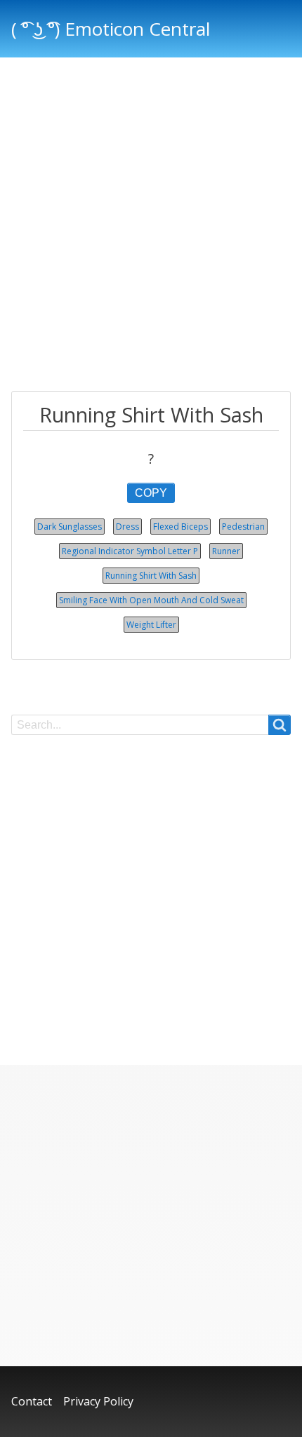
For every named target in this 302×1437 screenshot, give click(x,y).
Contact (31, 1401)
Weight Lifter (151, 625)
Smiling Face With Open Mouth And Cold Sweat (151, 600)
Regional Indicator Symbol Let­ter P (130, 551)
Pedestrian (243, 526)
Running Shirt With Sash (151, 576)
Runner (226, 551)
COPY (151, 493)
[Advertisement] (151, 226)
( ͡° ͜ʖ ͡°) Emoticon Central (110, 28)
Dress (127, 526)
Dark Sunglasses (69, 526)
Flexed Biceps (180, 526)
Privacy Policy (98, 1401)
